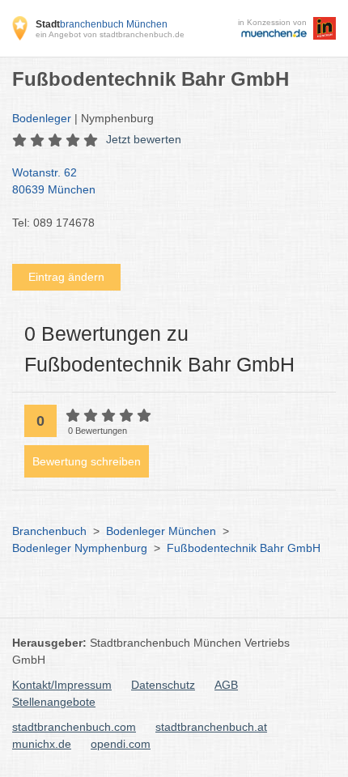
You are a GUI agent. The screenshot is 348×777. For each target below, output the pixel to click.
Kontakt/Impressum (62, 684)
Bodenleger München (161, 530)
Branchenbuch (49, 530)
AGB (226, 684)
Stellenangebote (53, 701)
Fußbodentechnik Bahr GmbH (243, 547)
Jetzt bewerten (143, 139)
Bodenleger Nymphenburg (79, 547)
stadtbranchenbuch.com (74, 726)
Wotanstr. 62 (53, 181)
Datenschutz (163, 684)
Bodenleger (41, 118)
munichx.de (41, 743)
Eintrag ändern (66, 276)
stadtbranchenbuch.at (211, 726)
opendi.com (121, 743)
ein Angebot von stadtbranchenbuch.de (110, 34)
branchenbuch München (102, 24)
